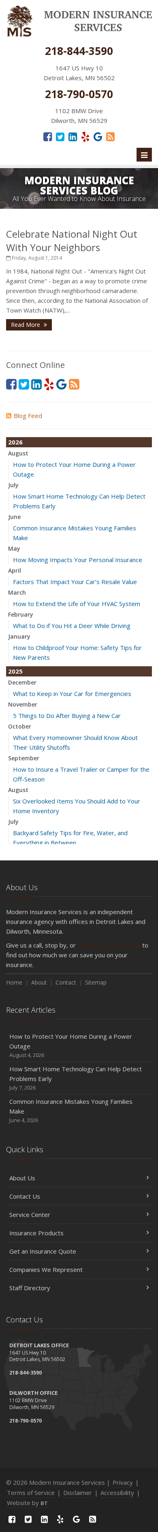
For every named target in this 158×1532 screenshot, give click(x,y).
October (19, 726)
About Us (22, 1178)
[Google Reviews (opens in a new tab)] (98, 136)
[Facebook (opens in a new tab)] (47, 136)
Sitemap (96, 982)
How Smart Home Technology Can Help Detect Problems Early (75, 1078)
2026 (15, 442)
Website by (27, 1503)
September (23, 758)
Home (14, 982)
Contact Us (24, 1196)
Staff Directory (29, 1288)
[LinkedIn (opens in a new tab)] (72, 136)
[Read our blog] (110, 136)
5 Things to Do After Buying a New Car (67, 715)
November (22, 704)
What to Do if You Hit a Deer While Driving (71, 626)
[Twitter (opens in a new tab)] (60, 136)
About (39, 982)
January (19, 636)
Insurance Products (36, 1233)
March (17, 592)
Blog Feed (28, 415)
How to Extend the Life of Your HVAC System (76, 604)
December (22, 682)
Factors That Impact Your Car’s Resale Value (75, 582)
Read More (26, 324)
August (18, 453)
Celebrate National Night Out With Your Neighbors (71, 240)
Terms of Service (31, 1492)
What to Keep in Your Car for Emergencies (72, 693)
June (14, 517)
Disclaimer (77, 1492)
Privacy (123, 1482)
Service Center (29, 1214)
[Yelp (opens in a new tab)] (85, 136)
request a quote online (109, 945)
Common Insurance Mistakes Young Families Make (70, 1110)
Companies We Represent (46, 1269)
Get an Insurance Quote (42, 1251)
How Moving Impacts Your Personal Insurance (77, 560)
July (13, 485)
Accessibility (117, 1492)
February (20, 614)
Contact (66, 982)
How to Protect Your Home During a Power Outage (70, 1045)
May (14, 548)
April (14, 570)
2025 (15, 671)
